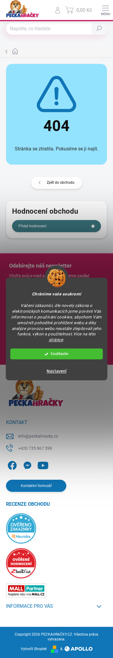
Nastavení (57, 371)
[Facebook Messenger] (26, 464)
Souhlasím (59, 354)
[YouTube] (43, 464)
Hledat (99, 28)
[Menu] (105, 10)
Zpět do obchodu (60, 182)
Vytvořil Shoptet (34, 649)
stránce (56, 339)
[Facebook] (11, 464)
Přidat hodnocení (32, 226)
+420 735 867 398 (35, 448)
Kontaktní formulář (36, 486)
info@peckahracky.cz (38, 436)
